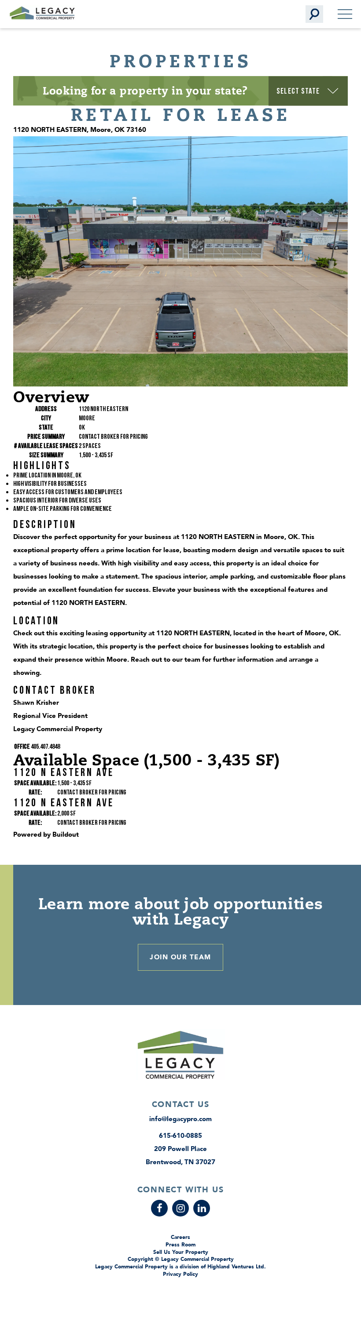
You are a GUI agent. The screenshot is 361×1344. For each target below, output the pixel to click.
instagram (180, 1208)
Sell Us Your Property (180, 1252)
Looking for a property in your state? (145, 91)
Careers (180, 1237)
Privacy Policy (180, 1274)
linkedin (201, 1208)
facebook (159, 1208)
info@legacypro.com (180, 1119)
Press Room (180, 1244)
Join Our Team (180, 957)
